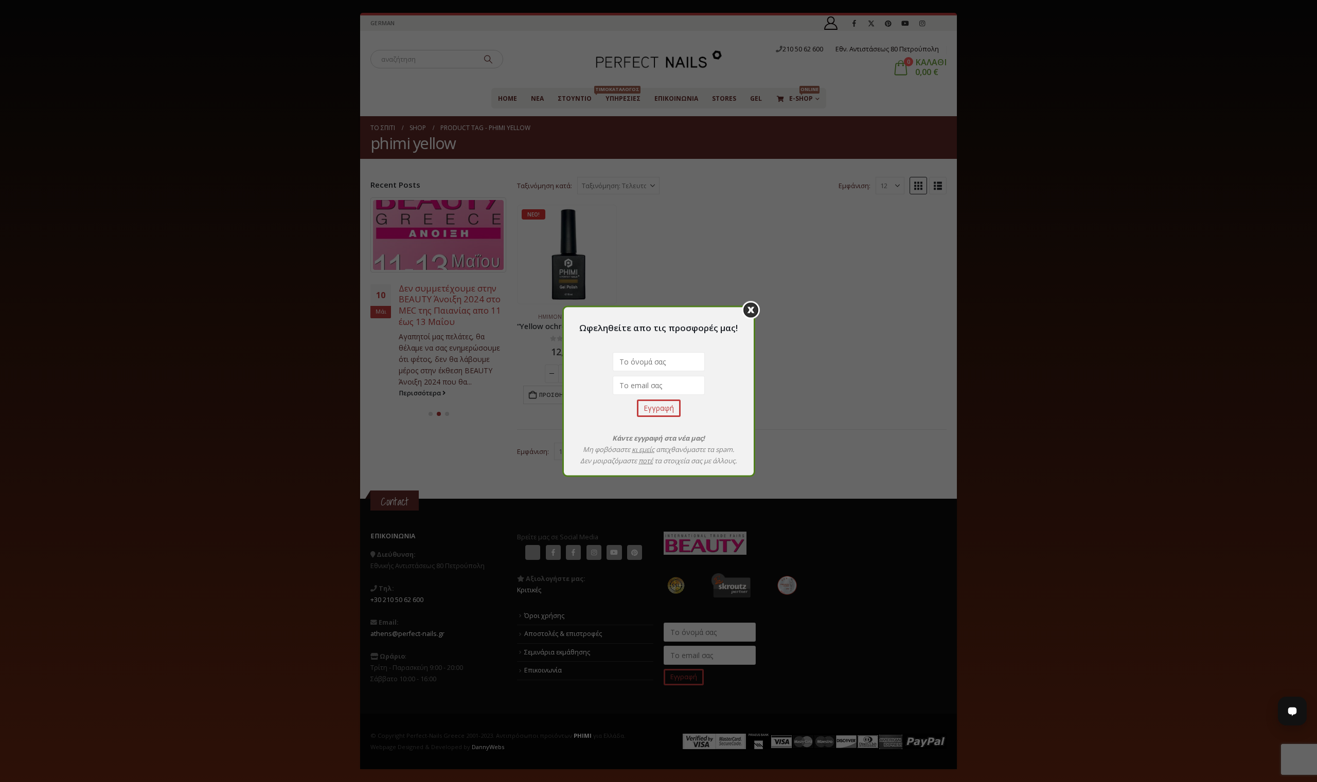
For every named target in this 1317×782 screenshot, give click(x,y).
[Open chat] (1292, 711)
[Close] (751, 310)
